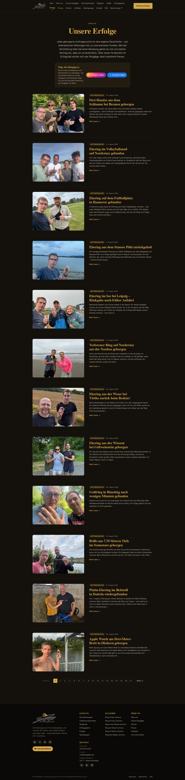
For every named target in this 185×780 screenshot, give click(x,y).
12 (107, 681)
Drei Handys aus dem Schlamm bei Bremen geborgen (111, 101)
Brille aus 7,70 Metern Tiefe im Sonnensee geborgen (109, 542)
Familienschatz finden (88, 721)
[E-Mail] (50, 742)
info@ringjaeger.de (87, 755)
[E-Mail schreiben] (92, 765)
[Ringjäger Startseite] (44, 718)
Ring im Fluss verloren (113, 721)
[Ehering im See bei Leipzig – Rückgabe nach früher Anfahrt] (58, 309)
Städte (108, 3)
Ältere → (140, 681)
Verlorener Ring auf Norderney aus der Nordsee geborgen (111, 346)
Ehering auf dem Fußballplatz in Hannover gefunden (111, 199)
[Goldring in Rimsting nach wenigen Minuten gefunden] (58, 505)
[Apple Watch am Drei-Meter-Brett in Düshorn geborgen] (58, 652)
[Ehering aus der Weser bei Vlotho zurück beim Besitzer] (58, 407)
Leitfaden (77, 8)
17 (131, 681)
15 (121, 681)
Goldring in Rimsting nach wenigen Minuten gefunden (108, 493)
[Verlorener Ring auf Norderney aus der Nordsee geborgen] (58, 358)
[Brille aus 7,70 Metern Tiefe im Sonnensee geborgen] (58, 554)
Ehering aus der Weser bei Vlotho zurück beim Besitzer (109, 395)
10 (98, 681)
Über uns (59, 3)
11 (102, 681)
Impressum (132, 777)
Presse (60, 8)
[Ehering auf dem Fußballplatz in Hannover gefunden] (58, 211)
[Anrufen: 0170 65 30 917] (82, 765)
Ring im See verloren (113, 717)
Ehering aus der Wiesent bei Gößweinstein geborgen (108, 444)
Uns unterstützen (137, 735)
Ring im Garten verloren (114, 731)
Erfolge (52, 8)
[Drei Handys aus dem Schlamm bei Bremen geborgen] (58, 113)
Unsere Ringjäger (72, 3)
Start (51, 3)
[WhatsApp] (45, 742)
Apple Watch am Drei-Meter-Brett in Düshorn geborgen (110, 640)
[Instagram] (35, 742)
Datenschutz (143, 777)
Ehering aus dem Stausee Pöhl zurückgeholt (120, 246)
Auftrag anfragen (143, 6)
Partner (69, 8)
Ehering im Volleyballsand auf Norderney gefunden (108, 150)
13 (112, 681)
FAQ (106, 8)
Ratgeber (100, 3)
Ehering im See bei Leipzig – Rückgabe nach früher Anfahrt (111, 297)
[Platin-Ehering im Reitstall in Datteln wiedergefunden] (58, 603)
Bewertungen (116, 8)
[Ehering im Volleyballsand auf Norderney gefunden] (58, 162)
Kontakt (99, 8)
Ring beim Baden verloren (115, 735)
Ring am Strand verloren (114, 728)
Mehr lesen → (94, 121)
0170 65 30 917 (85, 749)
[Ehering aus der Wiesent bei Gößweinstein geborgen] (58, 456)
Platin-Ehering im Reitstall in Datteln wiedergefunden (108, 591)
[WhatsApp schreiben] (87, 765)
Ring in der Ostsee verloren (115, 724)
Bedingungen (89, 8)
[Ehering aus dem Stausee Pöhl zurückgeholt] (58, 260)
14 (116, 681)
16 (126, 681)
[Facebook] (40, 742)
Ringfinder (83, 724)
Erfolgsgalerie (119, 3)
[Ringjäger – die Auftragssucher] (39, 6)
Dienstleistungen (87, 3)
